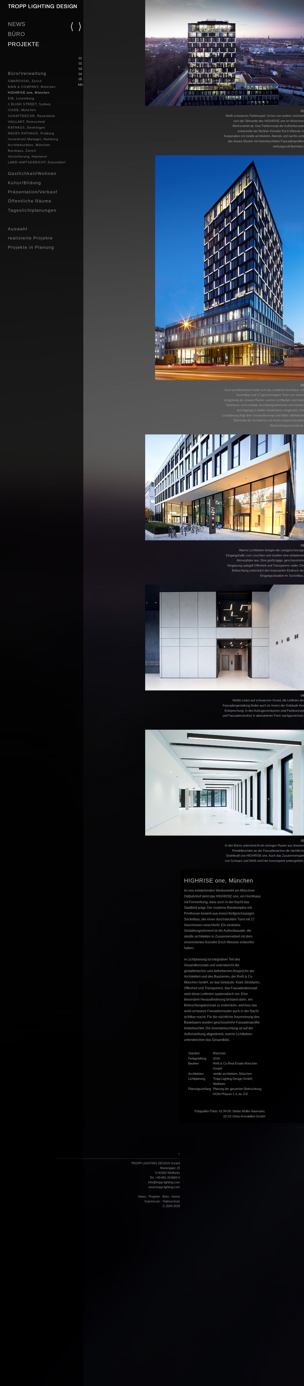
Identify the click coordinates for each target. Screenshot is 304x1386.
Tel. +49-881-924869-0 (165, 1177)
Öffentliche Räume (29, 201)
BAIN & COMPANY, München (31, 86)
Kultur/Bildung (24, 182)
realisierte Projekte (30, 238)
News (142, 1196)
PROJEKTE (23, 44)
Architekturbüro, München (29, 145)
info (80, 84)
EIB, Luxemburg (21, 98)
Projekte (154, 1196)
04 (80, 74)
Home (175, 1196)
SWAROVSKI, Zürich (25, 81)
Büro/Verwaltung (27, 73)
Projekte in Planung (31, 247)
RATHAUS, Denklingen (26, 127)
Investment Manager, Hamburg (33, 139)
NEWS (16, 24)
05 (80, 79)
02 (80, 63)
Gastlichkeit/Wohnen (32, 173)
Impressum (152, 1201)
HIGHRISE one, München (28, 92)
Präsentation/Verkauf (32, 191)
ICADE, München (22, 110)
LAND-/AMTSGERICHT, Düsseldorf (37, 162)
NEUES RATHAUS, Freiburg (31, 133)
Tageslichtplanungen (32, 210)
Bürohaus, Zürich (22, 150)
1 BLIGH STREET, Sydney (29, 104)
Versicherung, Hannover (27, 156)
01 (80, 58)
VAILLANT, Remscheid (26, 121)
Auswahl (17, 228)
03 (80, 69)
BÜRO (16, 34)
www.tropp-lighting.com (164, 1187)
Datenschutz (171, 1201)
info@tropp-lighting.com (164, 1182)
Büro (166, 1196)
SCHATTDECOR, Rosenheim (31, 116)
